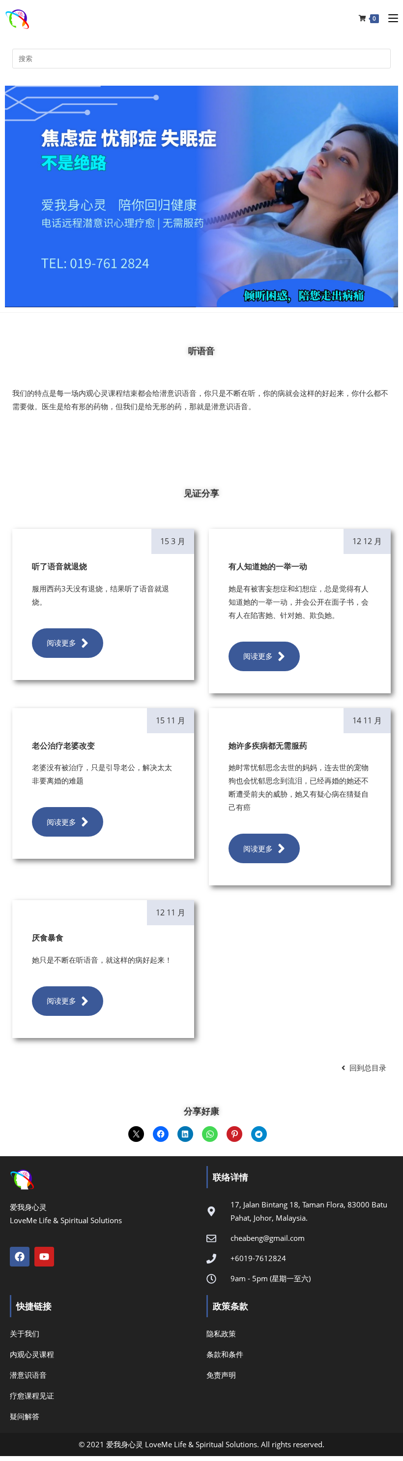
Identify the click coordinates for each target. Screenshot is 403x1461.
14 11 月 (367, 720)
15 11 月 (170, 720)
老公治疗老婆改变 (63, 745)
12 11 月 (170, 912)
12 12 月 (367, 541)
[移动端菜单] (389, 18)
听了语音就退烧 (59, 566)
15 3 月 (172, 541)
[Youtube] (44, 1256)
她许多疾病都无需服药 (268, 745)
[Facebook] (19, 1256)
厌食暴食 (47, 937)
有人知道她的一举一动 (268, 566)
